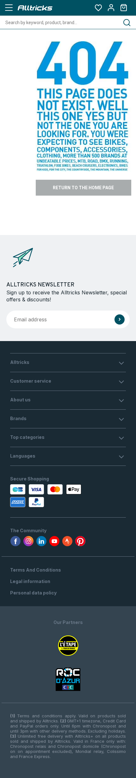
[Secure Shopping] (46, 495)
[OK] (119, 319)
